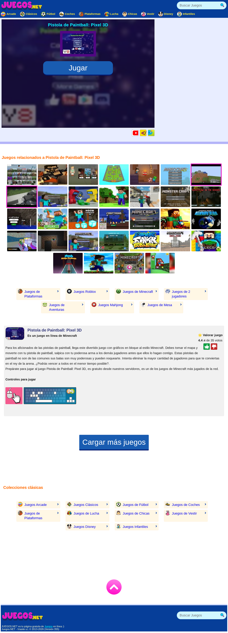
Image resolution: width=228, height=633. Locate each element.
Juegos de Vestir (184, 513)
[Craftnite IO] (22, 219)
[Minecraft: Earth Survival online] (206, 219)
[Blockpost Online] (52, 174)
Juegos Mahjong (110, 305)
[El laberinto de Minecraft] (52, 241)
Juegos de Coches (186, 505)
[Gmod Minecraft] (22, 241)
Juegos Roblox (85, 292)
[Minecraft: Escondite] (114, 174)
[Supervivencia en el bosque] (206, 196)
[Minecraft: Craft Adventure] (144, 174)
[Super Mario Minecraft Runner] (160, 263)
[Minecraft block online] (114, 196)
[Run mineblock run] (98, 263)
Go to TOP (114, 587)
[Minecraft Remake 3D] (83, 241)
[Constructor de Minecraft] (175, 241)
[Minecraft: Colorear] (52, 219)
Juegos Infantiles (135, 527)
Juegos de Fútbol (135, 505)
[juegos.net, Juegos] (22, 5)
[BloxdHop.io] (22, 174)
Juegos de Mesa (159, 305)
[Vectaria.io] (83, 174)
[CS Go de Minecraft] (144, 196)
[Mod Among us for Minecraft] (83, 196)
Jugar (78, 68)
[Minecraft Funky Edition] (144, 219)
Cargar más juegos (114, 442)
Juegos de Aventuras (57, 307)
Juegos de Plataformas (33, 294)
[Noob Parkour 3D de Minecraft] (83, 219)
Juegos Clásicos (86, 505)
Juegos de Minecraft (138, 292)
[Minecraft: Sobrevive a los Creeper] (175, 196)
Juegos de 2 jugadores (181, 294)
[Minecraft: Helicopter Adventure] (175, 219)
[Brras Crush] (129, 263)
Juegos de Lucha (86, 513)
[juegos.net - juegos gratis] (22, 616)
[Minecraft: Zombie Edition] (114, 241)
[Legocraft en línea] (206, 241)
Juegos (49, 626)
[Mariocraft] (175, 174)
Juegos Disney (85, 527)
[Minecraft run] (114, 219)
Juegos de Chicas (136, 513)
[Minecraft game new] (52, 196)
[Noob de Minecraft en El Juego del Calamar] (68, 263)
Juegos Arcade (35, 505)
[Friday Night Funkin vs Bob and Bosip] (144, 241)
